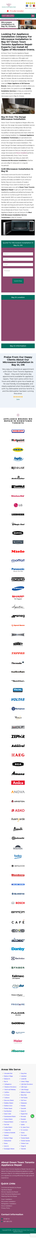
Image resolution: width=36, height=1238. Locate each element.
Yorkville (23, 1148)
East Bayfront (7, 1111)
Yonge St (23, 1146)
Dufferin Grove (8, 1105)
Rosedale (23, 1119)
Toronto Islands (25, 1138)
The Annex (24, 1135)
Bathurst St (7, 1078)
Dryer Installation (6, 1199)
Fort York (6, 1124)
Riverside (23, 1116)
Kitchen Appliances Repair (9, 1192)
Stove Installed (21, 153)
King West (24, 1073)
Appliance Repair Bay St (11, 18)
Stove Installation (6, 1206)
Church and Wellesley (10, 1089)
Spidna (23, 1124)
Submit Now (18, 281)
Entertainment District (10, 1116)
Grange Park (7, 1130)
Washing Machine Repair (9, 1196)
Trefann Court (24, 1143)
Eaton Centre (7, 1113)
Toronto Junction (25, 1140)
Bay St (6, 1081)
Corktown (6, 1097)
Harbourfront (7, 1140)
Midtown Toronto (25, 1092)
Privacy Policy (5, 1208)
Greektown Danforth (9, 1132)
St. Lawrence (24, 1130)
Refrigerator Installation (8, 1203)
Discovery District (9, 1100)
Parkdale (23, 1105)
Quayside (23, 1108)
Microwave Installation (8, 1201)
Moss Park (24, 1095)
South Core (24, 1122)
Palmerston (24, 1103)
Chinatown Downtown (10, 1087)
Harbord (6, 1135)
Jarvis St (6, 1146)
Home (2, 18)
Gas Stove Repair (6, 1189)
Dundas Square (8, 1108)
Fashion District (8, 1119)
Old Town (23, 1100)
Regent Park (24, 1113)
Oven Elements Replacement (10, 1194)
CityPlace (6, 1092)
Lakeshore (23, 1076)
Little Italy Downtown (27, 1084)
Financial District (8, 1122)
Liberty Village (25, 1081)
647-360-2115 (8, 1221)
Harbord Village (8, 1138)
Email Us (6, 1219)
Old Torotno (24, 1097)
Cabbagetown (7, 1084)
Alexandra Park (8, 1073)
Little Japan (24, 1087)
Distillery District (8, 1103)
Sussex (23, 1132)
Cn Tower (6, 1095)
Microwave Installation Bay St (25, 18)
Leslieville (23, 1078)
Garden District (8, 1127)
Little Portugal (24, 1089)
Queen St (23, 1111)
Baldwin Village (8, 1076)
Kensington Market (9, 1148)
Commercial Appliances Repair (11, 1187)
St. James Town (25, 1127)
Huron (6, 1143)
